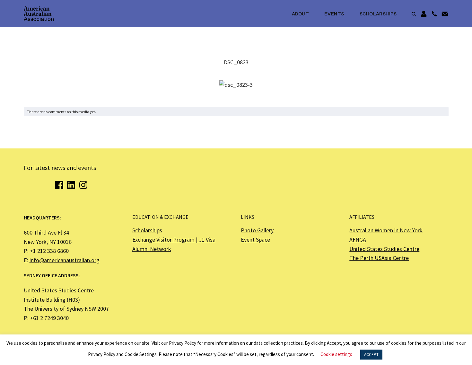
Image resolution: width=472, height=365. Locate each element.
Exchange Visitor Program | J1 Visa (173, 239)
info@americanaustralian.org (65, 260)
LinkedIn (71, 185)
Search (414, 14)
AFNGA (357, 239)
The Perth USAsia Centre (379, 258)
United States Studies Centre (384, 249)
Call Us (434, 14)
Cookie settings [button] (336, 354)
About (300, 14)
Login (423, 14)
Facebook (59, 185)
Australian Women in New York (386, 230)
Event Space (255, 239)
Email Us (445, 14)
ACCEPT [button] (371, 354)
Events (334, 14)
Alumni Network (151, 249)
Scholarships (378, 14)
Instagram (83, 185)
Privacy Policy (182, 343)
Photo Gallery (257, 230)
